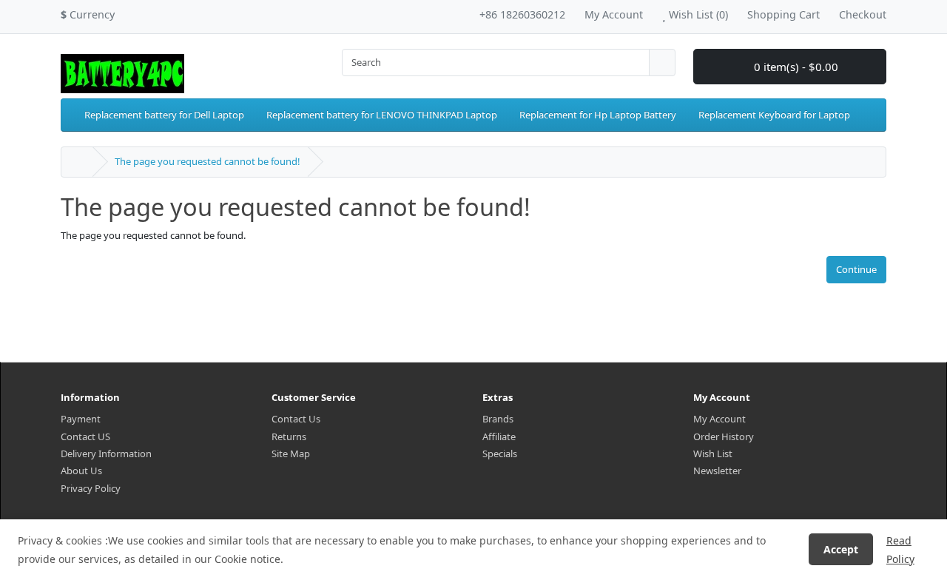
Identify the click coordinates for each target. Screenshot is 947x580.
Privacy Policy (91, 488)
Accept (840, 549)
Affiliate (499, 436)
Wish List (712, 453)
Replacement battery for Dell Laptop (164, 114)
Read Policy (900, 549)
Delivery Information (106, 453)
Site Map (291, 453)
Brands (497, 418)
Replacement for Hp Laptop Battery (597, 114)
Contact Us (296, 418)
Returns (289, 436)
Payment (81, 418)
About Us (81, 470)
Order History (723, 436)
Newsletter (717, 470)
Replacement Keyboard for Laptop (774, 114)
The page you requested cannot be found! (207, 161)
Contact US (85, 436)
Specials (499, 453)
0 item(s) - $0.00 (794, 66)
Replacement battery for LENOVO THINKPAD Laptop (381, 114)
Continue (856, 269)
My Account (719, 418)
